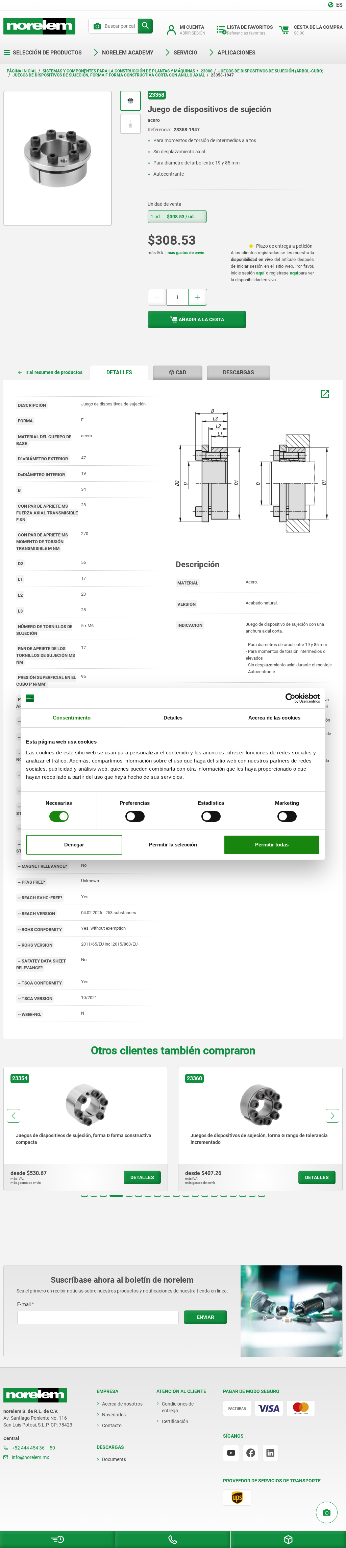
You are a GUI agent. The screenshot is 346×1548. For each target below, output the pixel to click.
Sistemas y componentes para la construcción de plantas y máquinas (119, 71)
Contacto (112, 1425)
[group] (85, 1129)
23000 (207, 71)
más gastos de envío (186, 252)
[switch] (135, 816)
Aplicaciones (236, 52)
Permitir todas (272, 844)
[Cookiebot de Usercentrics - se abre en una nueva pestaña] (290, 698)
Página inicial (22, 71)
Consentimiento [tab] (72, 718)
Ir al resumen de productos (53, 372)
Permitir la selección (173, 844)
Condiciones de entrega (178, 1407)
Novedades (114, 1414)
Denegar (74, 844)
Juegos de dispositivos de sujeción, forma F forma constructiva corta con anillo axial (109, 75)
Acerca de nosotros (122, 1404)
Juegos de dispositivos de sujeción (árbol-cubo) (270, 71)
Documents (114, 1459)
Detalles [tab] (173, 718)
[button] (84, 1196)
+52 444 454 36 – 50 (33, 1448)
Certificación (175, 1421)
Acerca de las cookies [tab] (274, 718)
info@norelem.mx (30, 1457)
